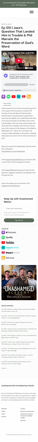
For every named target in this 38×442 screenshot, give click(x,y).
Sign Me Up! (19, 220)
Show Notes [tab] (7, 103)
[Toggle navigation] (31, 12)
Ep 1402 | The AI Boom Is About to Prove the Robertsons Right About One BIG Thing (18, 336)
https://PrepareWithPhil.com (15, 160)
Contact (22, 408)
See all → (4, 368)
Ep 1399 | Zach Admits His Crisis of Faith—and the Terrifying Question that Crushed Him (17, 356)
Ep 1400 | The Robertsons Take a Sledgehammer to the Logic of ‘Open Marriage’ (18, 349)
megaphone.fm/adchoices (10, 186)
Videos (3, 411)
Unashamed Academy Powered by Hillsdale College (26, 415)
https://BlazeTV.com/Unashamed (13, 151)
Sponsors (23, 420)
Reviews (3, 416)
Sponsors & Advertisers (27, 411)
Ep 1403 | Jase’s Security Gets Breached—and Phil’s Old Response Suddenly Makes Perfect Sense (18, 330)
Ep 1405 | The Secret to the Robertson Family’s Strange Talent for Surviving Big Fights (18, 317)
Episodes (4, 408)
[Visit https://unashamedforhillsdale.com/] (19, 282)
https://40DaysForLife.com (14, 170)
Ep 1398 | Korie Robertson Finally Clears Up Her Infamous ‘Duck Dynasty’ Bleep (16, 363)
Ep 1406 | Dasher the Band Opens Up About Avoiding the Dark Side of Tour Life (18, 310)
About (3, 414)
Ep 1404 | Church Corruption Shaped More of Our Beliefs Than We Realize (17, 323)
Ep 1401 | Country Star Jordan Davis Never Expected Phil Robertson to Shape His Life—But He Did (17, 343)
